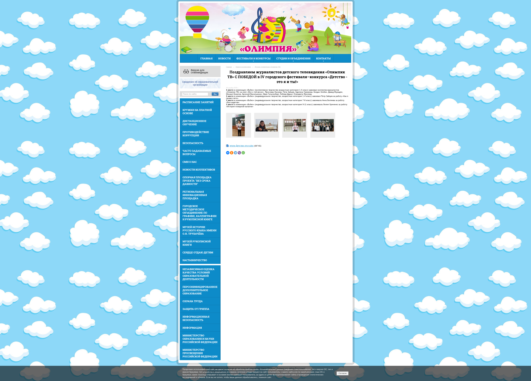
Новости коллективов (199, 169)
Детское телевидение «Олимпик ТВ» (268, 67)
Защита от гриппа (196, 309)
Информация (192, 327)
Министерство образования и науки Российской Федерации (200, 339)
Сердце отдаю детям (198, 252)
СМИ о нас (190, 162)
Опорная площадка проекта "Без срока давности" (197, 181)
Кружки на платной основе (197, 111)
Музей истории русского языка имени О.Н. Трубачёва (199, 230)
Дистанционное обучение (194, 122)
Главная (206, 58)
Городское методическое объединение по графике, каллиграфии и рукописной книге (199, 212)
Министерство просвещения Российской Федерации (200, 353)
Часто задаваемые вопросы (197, 152)
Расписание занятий (198, 102)
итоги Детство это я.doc (242, 146)
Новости (224, 58)
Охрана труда (193, 301)
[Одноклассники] (231, 152)
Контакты (323, 58)
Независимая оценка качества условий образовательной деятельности (198, 274)
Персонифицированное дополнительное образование (200, 290)
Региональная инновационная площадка (195, 195)
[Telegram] (235, 152)
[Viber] (239, 152)
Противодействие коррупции (196, 133)
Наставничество (195, 260)
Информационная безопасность (196, 318)
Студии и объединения (293, 58)
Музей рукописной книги (197, 243)
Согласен (343, 373)
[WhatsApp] (243, 152)
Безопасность (193, 143)
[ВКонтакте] (227, 152)
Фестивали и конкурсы (253, 58)
